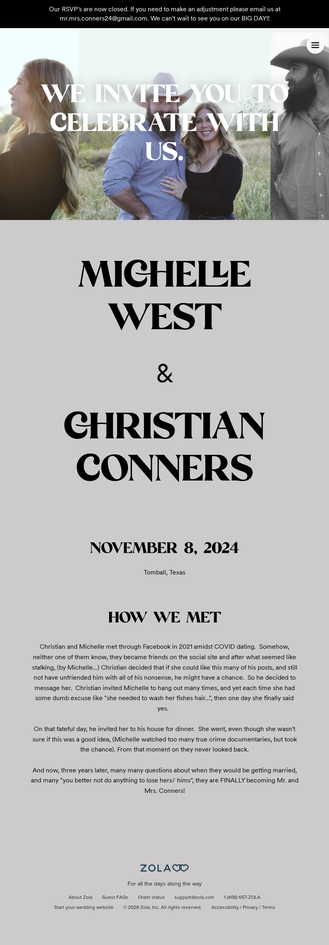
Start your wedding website (84, 907)
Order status (151, 897)
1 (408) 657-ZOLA (242, 897)
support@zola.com (194, 897)
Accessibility (225, 907)
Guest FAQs (115, 897)
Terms (268, 907)
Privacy (250, 907)
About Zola (80, 897)
